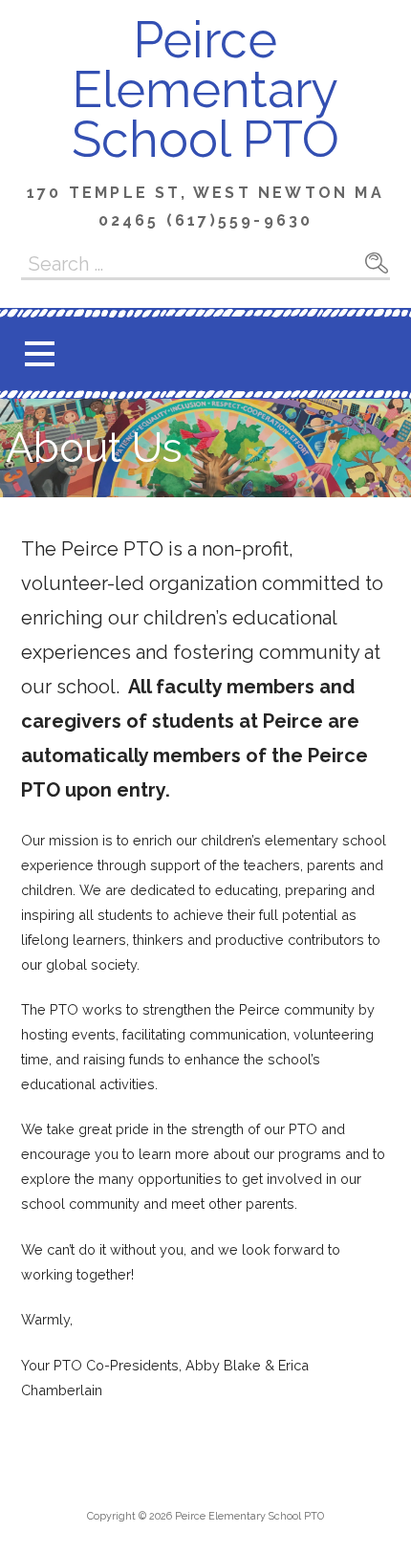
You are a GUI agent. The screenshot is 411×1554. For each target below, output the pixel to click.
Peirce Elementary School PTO (205, 89)
